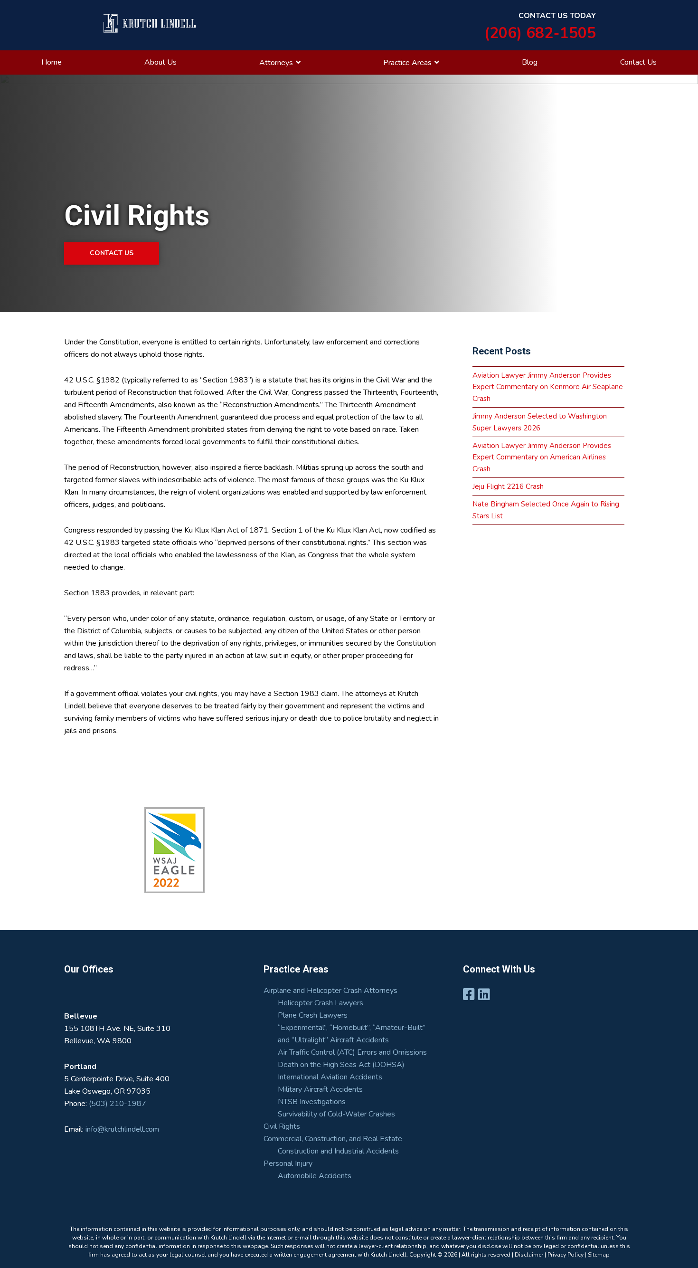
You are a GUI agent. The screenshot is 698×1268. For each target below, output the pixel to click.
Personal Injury (288, 1163)
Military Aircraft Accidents (320, 1089)
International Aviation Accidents (330, 1077)
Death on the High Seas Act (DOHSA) (341, 1064)
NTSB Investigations (312, 1101)
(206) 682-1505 (540, 33)
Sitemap (599, 1254)
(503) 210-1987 (117, 1103)
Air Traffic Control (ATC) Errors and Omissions (352, 1052)
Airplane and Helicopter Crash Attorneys (330, 990)
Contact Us (111, 252)
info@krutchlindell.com (121, 1129)
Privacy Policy (565, 1254)
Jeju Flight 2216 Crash (508, 486)
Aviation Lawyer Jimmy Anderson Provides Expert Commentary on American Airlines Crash (541, 457)
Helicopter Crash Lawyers (320, 1003)
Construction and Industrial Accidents (338, 1151)
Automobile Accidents (314, 1176)
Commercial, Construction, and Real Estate (333, 1139)
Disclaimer (529, 1254)
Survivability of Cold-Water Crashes (336, 1114)
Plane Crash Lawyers (313, 1015)
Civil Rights (282, 1126)
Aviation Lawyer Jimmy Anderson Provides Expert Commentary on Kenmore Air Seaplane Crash (547, 387)
